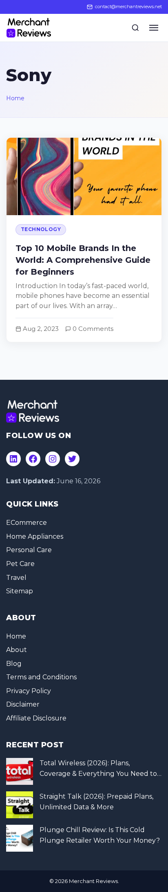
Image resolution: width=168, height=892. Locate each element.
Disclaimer (23, 704)
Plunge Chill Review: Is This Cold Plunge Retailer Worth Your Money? (100, 835)
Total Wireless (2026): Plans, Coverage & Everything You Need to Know (98, 769)
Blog (14, 663)
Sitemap (19, 591)
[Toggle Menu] (153, 27)
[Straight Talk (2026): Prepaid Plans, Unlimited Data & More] (19, 804)
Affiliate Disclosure (36, 718)
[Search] (135, 27)
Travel (16, 577)
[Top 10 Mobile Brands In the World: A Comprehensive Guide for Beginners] (84, 240)
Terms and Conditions (41, 677)
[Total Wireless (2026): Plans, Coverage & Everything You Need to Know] (19, 771)
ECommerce (26, 522)
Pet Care (20, 564)
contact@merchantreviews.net (128, 6)
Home (15, 98)
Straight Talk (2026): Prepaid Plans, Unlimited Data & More (96, 802)
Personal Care (29, 550)
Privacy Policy (28, 691)
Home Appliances (34, 536)
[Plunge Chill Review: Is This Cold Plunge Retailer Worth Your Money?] (19, 838)
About (16, 650)
